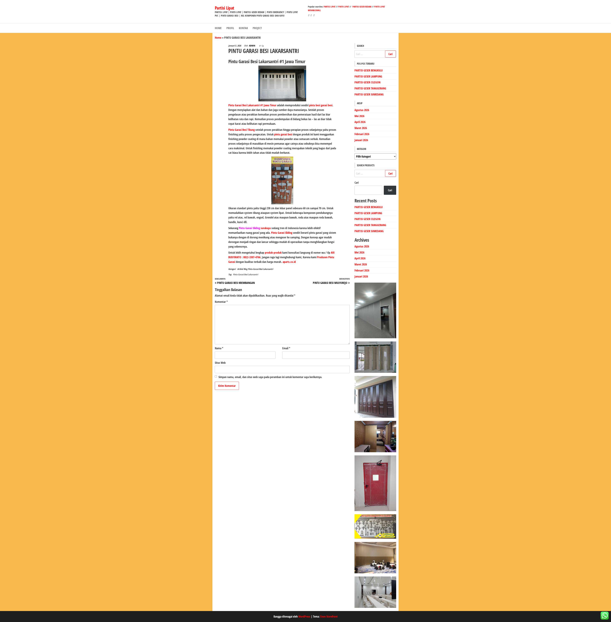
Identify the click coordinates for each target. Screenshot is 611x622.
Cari (357, 182)
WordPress (304, 616)
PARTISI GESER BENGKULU (369, 70)
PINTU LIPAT (343, 6)
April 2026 (360, 122)
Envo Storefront (329, 616)
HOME (218, 28)
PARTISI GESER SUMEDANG (369, 94)
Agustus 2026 (362, 110)
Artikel (240, 269)
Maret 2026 (361, 128)
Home (218, 37)
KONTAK (243, 28)
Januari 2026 (361, 140)
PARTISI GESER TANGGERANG (370, 88)
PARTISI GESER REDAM (361, 6)
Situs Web (220, 363)
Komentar (221, 302)
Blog (245, 269)
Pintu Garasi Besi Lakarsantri (260, 269)
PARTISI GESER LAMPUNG (368, 76)
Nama (219, 348)
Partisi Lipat (224, 8)
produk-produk (273, 252)
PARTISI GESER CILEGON (367, 82)
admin (252, 45)
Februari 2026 (362, 134)
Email (286, 348)
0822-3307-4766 (251, 257)
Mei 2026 (359, 116)
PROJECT (257, 28)
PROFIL (230, 28)
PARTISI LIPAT (330, 6)
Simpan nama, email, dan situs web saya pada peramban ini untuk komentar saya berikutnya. (270, 377)
